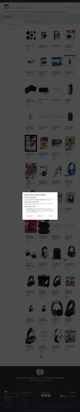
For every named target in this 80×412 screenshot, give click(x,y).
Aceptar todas (29, 215)
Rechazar (50, 215)
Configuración (40, 215)
